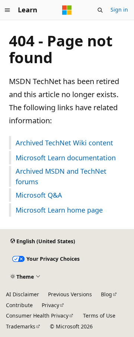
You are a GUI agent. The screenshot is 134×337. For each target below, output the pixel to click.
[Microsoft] (67, 10)
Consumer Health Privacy (37, 315)
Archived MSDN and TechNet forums (61, 176)
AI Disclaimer (22, 294)
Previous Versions (70, 294)
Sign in (119, 9)
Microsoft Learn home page (59, 209)
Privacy (50, 305)
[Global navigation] (7, 10)
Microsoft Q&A (39, 195)
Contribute (19, 305)
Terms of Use (99, 315)
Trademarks (20, 326)
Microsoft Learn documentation (66, 157)
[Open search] (100, 10)
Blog (106, 294)
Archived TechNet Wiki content (64, 142)
